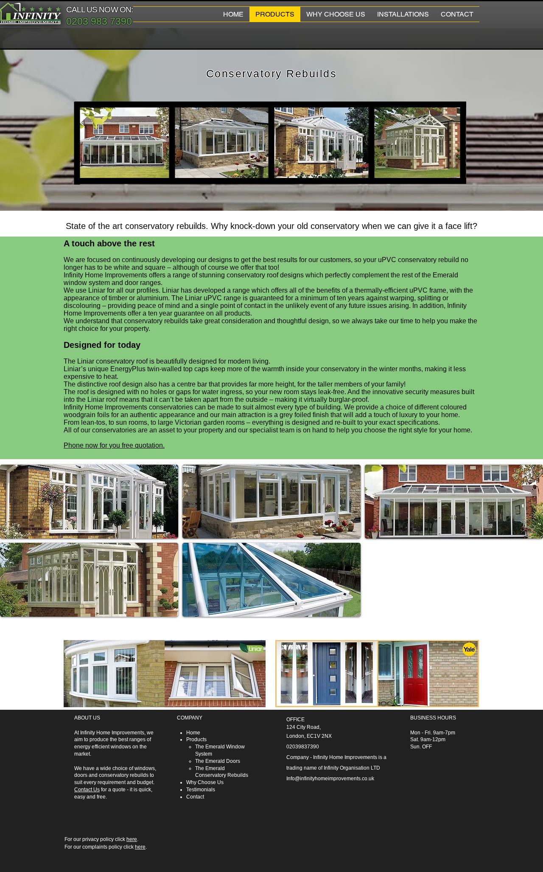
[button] (89, 502)
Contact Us (87, 790)
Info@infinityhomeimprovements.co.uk (330, 779)
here (131, 839)
